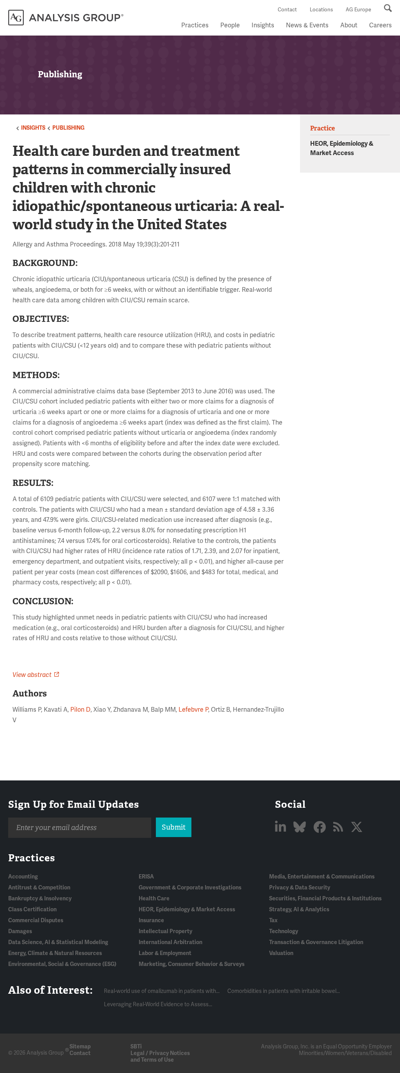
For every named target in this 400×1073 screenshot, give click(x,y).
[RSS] (339, 827)
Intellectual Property (165, 931)
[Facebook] (321, 827)
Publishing (68, 128)
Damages (20, 931)
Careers (380, 25)
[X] (356, 827)
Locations (321, 10)
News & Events (307, 25)
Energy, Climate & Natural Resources (55, 953)
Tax (273, 920)
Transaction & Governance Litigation (316, 942)
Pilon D (80, 710)
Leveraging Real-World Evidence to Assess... (158, 1004)
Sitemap (80, 1046)
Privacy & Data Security (299, 887)
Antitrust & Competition (39, 887)
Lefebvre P (193, 710)
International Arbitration (170, 942)
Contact (287, 10)
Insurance (151, 920)
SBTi (136, 1046)
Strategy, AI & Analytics (299, 909)
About (348, 25)
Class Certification (32, 909)
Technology (283, 931)
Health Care (154, 898)
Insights (263, 25)
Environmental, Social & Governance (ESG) (62, 964)
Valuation (281, 953)
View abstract (32, 675)
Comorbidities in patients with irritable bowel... (283, 991)
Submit (174, 827)
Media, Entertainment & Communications (322, 876)
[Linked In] (282, 827)
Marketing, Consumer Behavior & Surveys (192, 964)
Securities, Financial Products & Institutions (325, 898)
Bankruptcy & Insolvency (39, 898)
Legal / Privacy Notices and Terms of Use (160, 1056)
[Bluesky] (301, 827)
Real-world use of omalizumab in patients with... (162, 991)
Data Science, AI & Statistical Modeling (58, 942)
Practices (195, 25)
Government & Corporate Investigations (190, 887)
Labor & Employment (165, 953)
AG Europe (358, 10)
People (230, 25)
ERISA (146, 876)
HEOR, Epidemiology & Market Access (187, 909)
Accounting (23, 876)
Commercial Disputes (35, 920)
